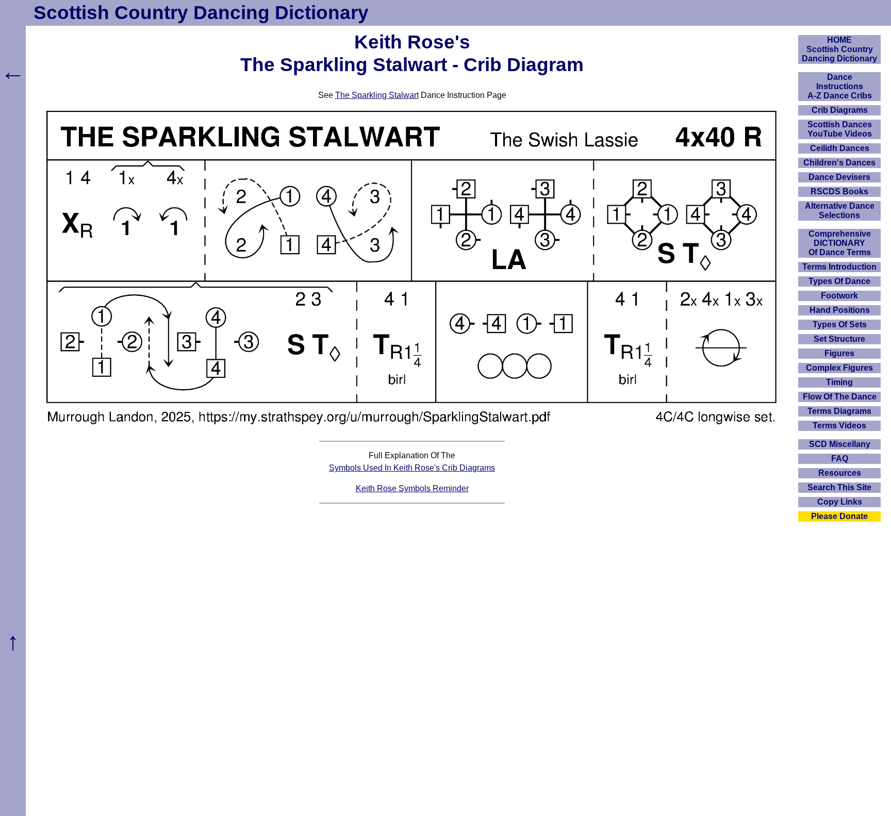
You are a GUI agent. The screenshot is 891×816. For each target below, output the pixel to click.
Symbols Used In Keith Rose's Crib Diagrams (412, 467)
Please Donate (839, 516)
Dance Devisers (839, 177)
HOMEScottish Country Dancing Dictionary (839, 49)
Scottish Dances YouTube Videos (839, 129)
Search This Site (839, 487)
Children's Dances (839, 162)
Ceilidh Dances (839, 148)
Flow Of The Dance (840, 396)
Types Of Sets (840, 324)
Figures (839, 353)
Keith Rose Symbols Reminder (412, 488)
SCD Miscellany (839, 444)
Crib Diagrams (840, 110)
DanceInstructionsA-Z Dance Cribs (839, 86)
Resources (839, 473)
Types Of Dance (839, 281)
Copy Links (839, 501)
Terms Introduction (839, 266)
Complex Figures (839, 367)
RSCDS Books (839, 191)
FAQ (839, 458)
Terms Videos (839, 425)
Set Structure (839, 339)
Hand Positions (840, 310)
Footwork (839, 295)
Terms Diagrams (839, 411)
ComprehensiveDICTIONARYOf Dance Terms (839, 243)
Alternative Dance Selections (839, 211)
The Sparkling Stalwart (377, 95)
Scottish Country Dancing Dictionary (201, 12)
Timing (839, 382)
